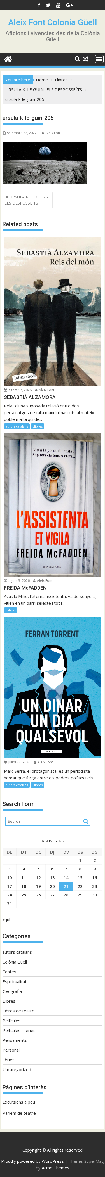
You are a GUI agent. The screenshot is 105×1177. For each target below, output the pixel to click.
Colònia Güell (15, 962)
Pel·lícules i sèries (19, 1030)
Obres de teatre (18, 1011)
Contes (9, 971)
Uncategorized (17, 1069)
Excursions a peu (19, 1102)
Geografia (12, 991)
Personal (11, 1050)
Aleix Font (53, 132)
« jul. (7, 919)
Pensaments (15, 1040)
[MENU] (99, 59)
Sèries (9, 1059)
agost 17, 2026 (20, 390)
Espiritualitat (15, 981)
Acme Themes (55, 1168)
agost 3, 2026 (19, 580)
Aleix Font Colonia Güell (52, 22)
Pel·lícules (11, 1020)
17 (9, 886)
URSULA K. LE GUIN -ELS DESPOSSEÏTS (26, 200)
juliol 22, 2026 (19, 762)
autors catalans (17, 426)
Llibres (37, 426)
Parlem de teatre (19, 1113)
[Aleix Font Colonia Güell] (8, 58)
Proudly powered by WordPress (32, 1161)
